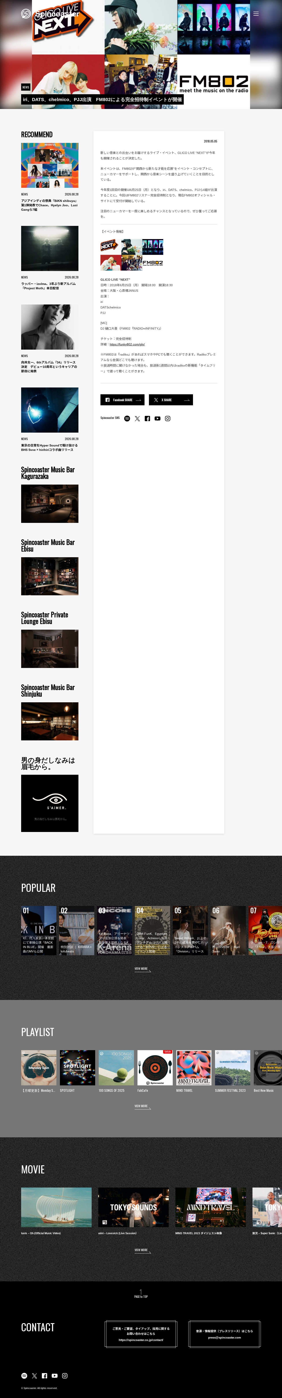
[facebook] (147, 421)
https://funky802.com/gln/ (127, 344)
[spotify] (127, 421)
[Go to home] (50, 13)
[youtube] (157, 421)
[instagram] (167, 421)
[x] (137, 421)
